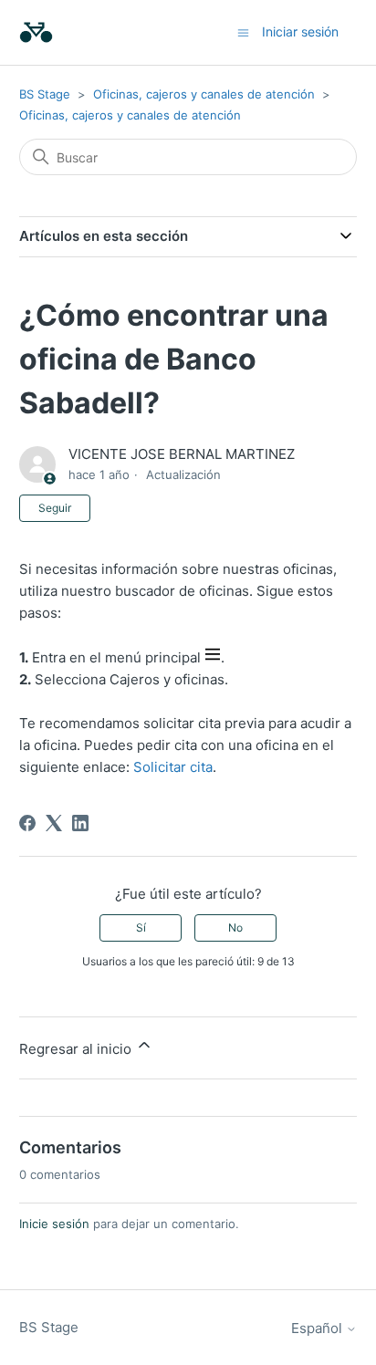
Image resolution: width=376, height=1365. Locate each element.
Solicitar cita (173, 767)
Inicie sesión (54, 1223)
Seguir (54, 508)
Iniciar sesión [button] (300, 31)
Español (318, 1328)
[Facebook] (27, 823)
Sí (141, 927)
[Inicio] (36, 32)
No (235, 927)
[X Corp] (54, 823)
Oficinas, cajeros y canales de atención (204, 94)
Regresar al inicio (77, 1049)
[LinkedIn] (80, 823)
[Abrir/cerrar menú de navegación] (243, 31)
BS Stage (44, 94)
